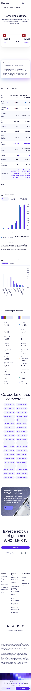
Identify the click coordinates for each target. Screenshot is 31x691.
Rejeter (8, 688)
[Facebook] (7, 626)
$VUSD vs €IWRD (21, 431)
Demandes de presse (25, 584)
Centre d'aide (5, 584)
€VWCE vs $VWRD (9, 447)
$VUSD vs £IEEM (21, 412)
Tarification (4, 576)
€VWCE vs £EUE (21, 454)
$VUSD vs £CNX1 (22, 435)
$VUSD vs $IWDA (9, 431)
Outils (3, 582)
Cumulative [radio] (5, 199)
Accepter (22, 688)
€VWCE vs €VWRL (22, 443)
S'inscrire (7, 508)
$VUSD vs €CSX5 (21, 420)
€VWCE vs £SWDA (9, 470)
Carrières (24, 577)
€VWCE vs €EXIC (9, 462)
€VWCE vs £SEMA (22, 450)
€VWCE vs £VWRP (22, 447)
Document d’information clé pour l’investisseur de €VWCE (25, 173)
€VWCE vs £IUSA (9, 458)
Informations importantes (14, 578)
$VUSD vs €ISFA (21, 427)
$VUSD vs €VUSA (21, 408)
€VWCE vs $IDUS (21, 458)
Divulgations (14, 612)
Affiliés (23, 580)
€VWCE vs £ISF (22, 466)
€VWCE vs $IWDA (22, 470)
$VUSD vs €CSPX (21, 404)
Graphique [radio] (5, 263)
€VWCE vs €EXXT (22, 473)
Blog (2, 579)
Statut (3, 592)
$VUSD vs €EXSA (21, 439)
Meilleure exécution (14, 595)
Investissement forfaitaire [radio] (24, 198)
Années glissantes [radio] (13, 198)
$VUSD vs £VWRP (9, 416)
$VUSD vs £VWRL (22, 416)
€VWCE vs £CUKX (10, 466)
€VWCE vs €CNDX (9, 473)
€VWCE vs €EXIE (8, 477)
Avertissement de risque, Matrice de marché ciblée (15, 589)
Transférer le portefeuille (4, 588)
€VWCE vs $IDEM (9, 450)
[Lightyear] (5, 3)
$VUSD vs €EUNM (9, 412)
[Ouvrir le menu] (28, 3)
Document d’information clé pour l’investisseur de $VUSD (15, 173)
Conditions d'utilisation (14, 583)
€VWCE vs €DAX (21, 462)
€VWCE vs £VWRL (9, 443)
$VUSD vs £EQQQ (9, 435)
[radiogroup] (15, 199)
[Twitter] (13, 626)
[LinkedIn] (18, 626)
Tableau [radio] (11, 263)
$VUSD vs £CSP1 (9, 404)
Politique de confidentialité (15, 599)
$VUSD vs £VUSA (9, 408)
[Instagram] (23, 626)
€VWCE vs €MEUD (22, 477)
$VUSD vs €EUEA (9, 420)
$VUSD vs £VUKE (9, 427)
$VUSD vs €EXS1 (21, 424)
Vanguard (16, 143)
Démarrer (15, 547)
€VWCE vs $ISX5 (9, 454)
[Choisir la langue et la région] (23, 3)
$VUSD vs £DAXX (9, 424)
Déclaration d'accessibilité (15, 608)
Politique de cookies (14, 604)
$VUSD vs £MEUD (9, 439)
